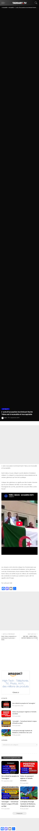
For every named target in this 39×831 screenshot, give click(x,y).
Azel (5, 417)
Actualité (6, 409)
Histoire (5, 770)
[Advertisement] (19, 444)
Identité (13, 770)
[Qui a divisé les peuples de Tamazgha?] (6, 704)
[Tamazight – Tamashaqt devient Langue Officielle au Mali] (6, 723)
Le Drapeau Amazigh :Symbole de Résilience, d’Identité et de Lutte (22, 732)
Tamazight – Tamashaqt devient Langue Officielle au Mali (9, 803)
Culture (5, 766)
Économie (25, 768)
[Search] (36, 3)
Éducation (6, 768)
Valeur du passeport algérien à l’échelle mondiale (27, 778)
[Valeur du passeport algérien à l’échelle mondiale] (6, 713)
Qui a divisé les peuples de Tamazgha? (23, 703)
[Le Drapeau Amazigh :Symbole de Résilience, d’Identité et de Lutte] (6, 732)
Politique (6, 772)
